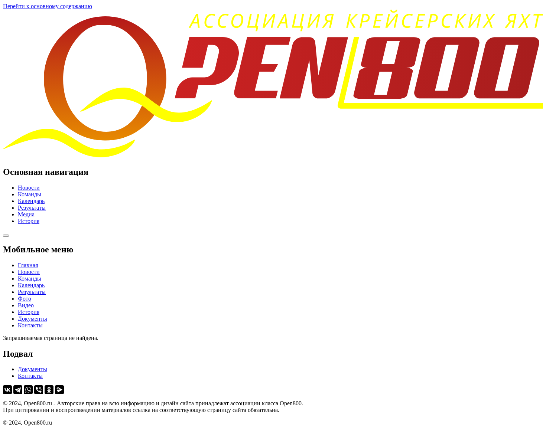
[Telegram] (17, 389)
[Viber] (38, 389)
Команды (29, 194)
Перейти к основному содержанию (47, 6)
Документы (32, 318)
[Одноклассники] (49, 389)
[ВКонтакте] (7, 389)
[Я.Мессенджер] (59, 389)
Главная (28, 265)
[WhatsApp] (28, 389)
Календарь (31, 201)
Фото (24, 298)
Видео (26, 305)
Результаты (32, 207)
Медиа (26, 214)
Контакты (30, 325)
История (28, 221)
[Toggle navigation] (6, 236)
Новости (29, 187)
